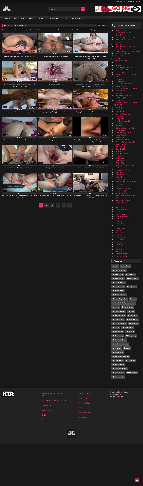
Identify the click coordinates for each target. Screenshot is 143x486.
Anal (116, 266)
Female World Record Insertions (125, 303)
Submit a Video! (77, 18)
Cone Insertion (119, 286)
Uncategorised (119, 364)
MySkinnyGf (119, 207)
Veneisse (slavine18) (122, 121)
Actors (31, 18)
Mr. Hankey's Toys (120, 323)
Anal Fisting (126, 266)
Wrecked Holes (119, 377)
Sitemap (45, 420)
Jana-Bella (119, 156)
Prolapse (131, 331)
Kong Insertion (133, 319)
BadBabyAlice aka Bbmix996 (125, 195)
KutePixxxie (119, 244)
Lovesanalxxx (120, 226)
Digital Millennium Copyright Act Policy (53, 394)
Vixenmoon (119, 137)
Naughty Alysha (121, 209)
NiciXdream (119, 184)
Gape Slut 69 (120, 149)
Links (44, 415)
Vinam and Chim (121, 144)
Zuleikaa (118, 249)
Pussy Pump (132, 336)
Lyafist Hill (119, 109)
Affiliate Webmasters (85, 393)
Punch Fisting (119, 336)
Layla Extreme (120, 221)
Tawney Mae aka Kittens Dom (125, 142)
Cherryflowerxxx (121, 202)
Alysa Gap (119, 167)
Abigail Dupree (120, 135)
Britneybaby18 (120, 214)
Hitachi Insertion (120, 315)
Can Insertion (133, 278)
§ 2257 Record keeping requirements (55, 400)
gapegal (118, 151)
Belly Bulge (131, 274)
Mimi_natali (119, 158)
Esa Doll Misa (120, 240)
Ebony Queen (120, 39)
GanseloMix (119, 35)
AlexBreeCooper (121, 212)
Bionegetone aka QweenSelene (126, 46)
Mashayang (119, 205)
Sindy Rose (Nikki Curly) (124, 95)
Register (137, 1)
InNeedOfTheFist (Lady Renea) (126, 181)
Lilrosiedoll (119, 223)
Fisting (117, 307)
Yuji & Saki (119, 126)
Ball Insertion (119, 274)
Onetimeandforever (122, 37)
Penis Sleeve (129, 327)
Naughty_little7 (120, 161)
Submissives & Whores (122, 356)
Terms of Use (46, 405)
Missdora (118, 44)
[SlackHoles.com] (6, 9)
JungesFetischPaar (122, 170)
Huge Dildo (133, 315)
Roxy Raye (119, 93)
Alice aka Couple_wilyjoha (124, 165)
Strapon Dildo (119, 352)
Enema (134, 299)
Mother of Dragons (122, 254)
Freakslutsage (120, 179)
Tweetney (118, 186)
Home (8, 18)
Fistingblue (119, 177)
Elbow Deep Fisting (121, 299)
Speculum (118, 348)
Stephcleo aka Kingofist (123, 63)
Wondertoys (133, 372)
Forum (66, 18)
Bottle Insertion (119, 278)
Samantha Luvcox (121, 174)
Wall (15, 18)
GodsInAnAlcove (121, 219)
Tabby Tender (120, 119)
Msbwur (118, 65)
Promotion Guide (84, 403)
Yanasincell (119, 100)
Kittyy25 (118, 30)
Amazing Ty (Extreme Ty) (124, 53)
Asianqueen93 (120, 191)
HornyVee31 (119, 58)
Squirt (128, 348)
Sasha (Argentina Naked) (124, 84)
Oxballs (117, 327)
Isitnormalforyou (121, 198)
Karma (80, 408)
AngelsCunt (119, 107)
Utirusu (118, 230)
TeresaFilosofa (120, 237)
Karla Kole (119, 172)
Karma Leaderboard (85, 413)
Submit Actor (82, 417)
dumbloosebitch (121, 193)
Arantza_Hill (120, 42)
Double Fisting (119, 290)
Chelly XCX (119, 56)
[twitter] (121, 394)
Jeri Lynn (118, 242)
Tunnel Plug (131, 360)
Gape (132, 311)
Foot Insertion (128, 307)
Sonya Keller (120, 228)
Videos (41, 18)
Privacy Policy (47, 410)
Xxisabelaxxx (120, 32)
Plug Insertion (119, 331)
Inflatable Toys (119, 319)
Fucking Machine (120, 311)
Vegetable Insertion (121, 368)
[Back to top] (137, 480)
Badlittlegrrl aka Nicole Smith (125, 128)
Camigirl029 (119, 112)
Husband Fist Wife (122, 154)
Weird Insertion (119, 372)
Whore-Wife (119, 163)
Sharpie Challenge (120, 340)
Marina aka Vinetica (122, 140)
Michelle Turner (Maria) (123, 67)
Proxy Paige (119, 247)
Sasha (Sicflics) (121, 86)
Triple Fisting (119, 360)
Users (23, 18)
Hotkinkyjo (119, 79)
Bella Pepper (120, 147)
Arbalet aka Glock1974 (123, 188)
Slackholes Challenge (121, 344)
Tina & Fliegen (120, 98)
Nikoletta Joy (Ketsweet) (123, 133)
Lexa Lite (118, 235)
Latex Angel (119, 116)
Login (130, 1)
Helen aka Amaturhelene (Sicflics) (127, 88)
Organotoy (134, 323)
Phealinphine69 (121, 256)
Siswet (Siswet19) (121, 70)
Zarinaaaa (119, 233)
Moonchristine (120, 130)
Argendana (119, 49)
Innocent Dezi (120, 91)
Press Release (83, 398)
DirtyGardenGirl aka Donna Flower (127, 51)
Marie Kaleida (120, 81)
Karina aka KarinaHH (123, 200)
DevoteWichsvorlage (122, 114)
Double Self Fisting (120, 294)
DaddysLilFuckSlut (122, 216)
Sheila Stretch (120, 251)
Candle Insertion (120, 282)
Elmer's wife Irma (121, 60)
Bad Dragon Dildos (120, 270)
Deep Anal (132, 286)
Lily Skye (118, 123)
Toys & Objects (53, 18)
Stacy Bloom (120, 72)
